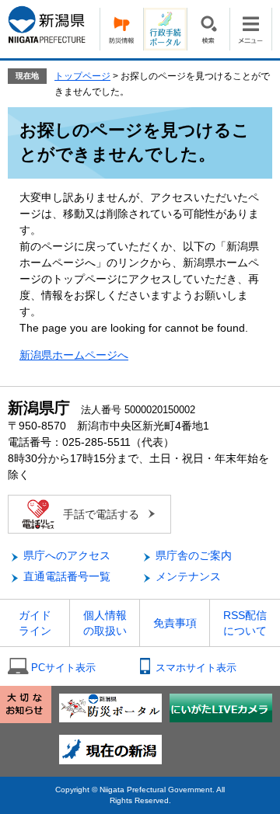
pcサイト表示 (63, 667)
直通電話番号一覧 (66, 576)
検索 (208, 29)
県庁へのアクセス (66, 555)
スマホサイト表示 (196, 667)
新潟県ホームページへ (73, 355)
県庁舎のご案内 (194, 555)
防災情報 (121, 29)
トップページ (82, 76)
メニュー (250, 29)
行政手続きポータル (165, 29)
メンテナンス (188, 576)
